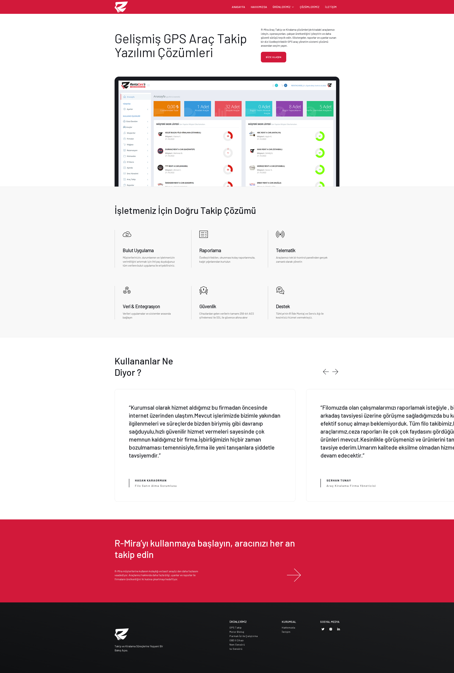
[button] (283, 7)
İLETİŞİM (331, 7)
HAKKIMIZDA (259, 7)
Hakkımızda (288, 627)
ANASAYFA (238, 7)
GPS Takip (235, 627)
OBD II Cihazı (236, 640)
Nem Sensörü (237, 644)
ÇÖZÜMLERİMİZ (309, 7)
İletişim (286, 631)
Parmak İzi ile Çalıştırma (243, 636)
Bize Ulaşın (273, 57)
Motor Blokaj (236, 631)
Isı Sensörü (235, 648)
